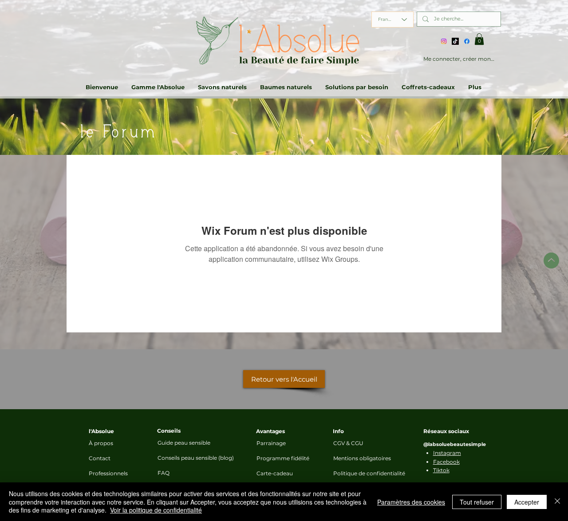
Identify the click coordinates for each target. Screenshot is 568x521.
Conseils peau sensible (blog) (193, 457)
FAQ (164, 473)
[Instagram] (443, 41)
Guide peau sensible (184, 442)
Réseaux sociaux (446, 431)
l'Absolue (101, 431)
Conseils (169, 430)
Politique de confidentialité (356, 473)
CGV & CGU (348, 443)
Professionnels (108, 473)
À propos (101, 443)
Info (338, 431)
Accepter (526, 501)
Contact (99, 458)
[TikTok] (455, 41)
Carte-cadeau (274, 473)
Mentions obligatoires (356, 458)
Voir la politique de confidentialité (156, 509)
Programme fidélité (280, 458)
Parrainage (271, 443)
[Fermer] (557, 501)
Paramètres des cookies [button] (411, 501)
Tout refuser (477, 501)
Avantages (270, 431)
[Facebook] (466, 41)
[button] (479, 39)
